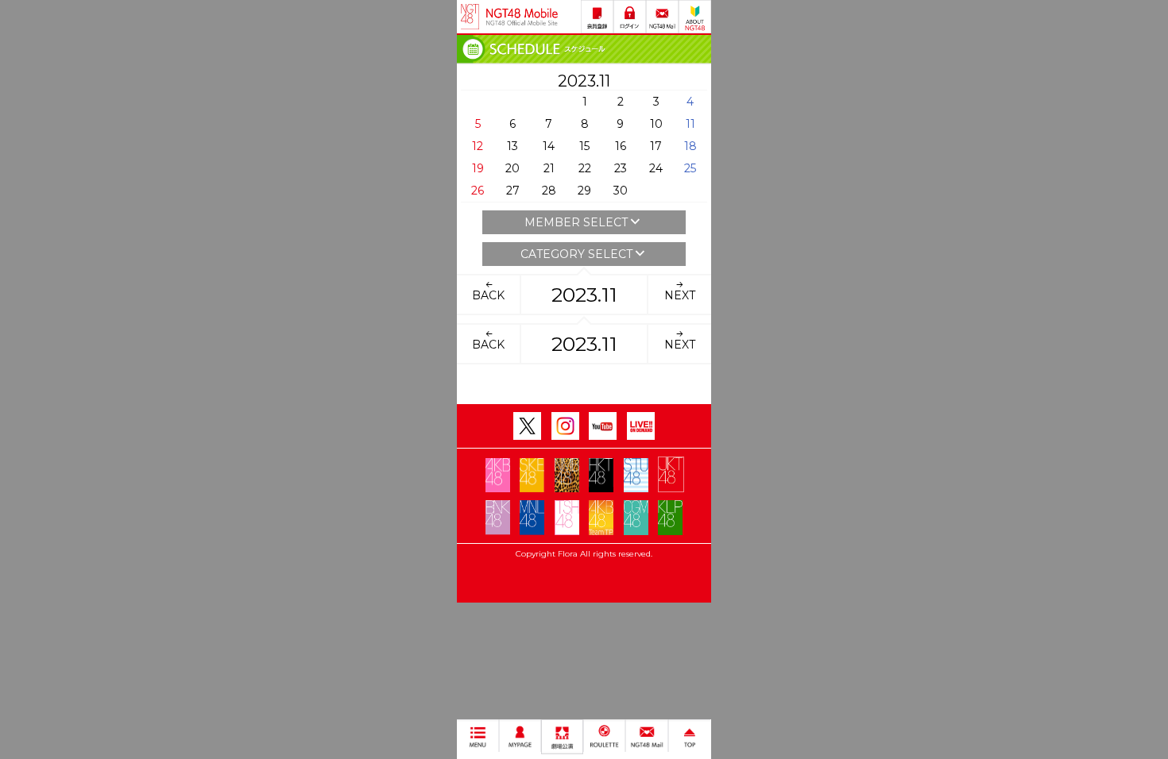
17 (656, 146)
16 (620, 146)
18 (690, 146)
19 (478, 168)
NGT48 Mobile (522, 16)
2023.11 (584, 294)
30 (620, 190)
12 (477, 146)
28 (549, 190)
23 (620, 168)
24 (656, 168)
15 (584, 146)
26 (477, 190)
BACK (488, 295)
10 (656, 124)
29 (584, 190)
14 (549, 146)
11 (690, 124)
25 (690, 168)
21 (549, 168)
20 (512, 168)
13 (512, 146)
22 (584, 168)
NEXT (679, 295)
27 (513, 190)
